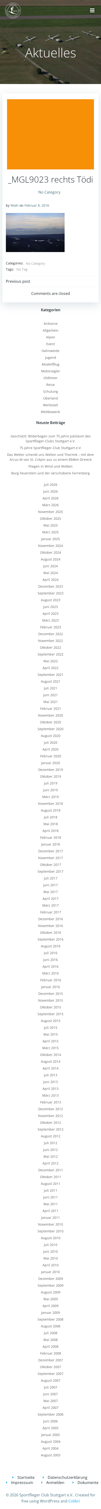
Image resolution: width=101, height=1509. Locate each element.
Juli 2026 (50, 484)
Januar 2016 (50, 987)
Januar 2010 (50, 1272)
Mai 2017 (50, 892)
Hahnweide (50, 350)
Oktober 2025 (50, 518)
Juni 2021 (50, 695)
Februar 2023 (50, 627)
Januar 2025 (50, 539)
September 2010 (50, 1231)
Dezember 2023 (50, 586)
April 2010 (50, 1265)
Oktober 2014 (50, 1054)
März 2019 (50, 797)
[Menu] (92, 11)
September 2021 (50, 674)
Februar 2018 (50, 837)
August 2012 (50, 1136)
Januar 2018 (50, 844)
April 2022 (50, 668)
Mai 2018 (50, 824)
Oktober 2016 (50, 932)
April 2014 (50, 1068)
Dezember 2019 (50, 769)
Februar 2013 (50, 1102)
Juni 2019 (50, 790)
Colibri (74, 1501)
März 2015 (50, 1048)
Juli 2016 (50, 953)
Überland (50, 398)
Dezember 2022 (50, 634)
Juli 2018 (50, 817)
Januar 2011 (50, 1217)
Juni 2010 (50, 1251)
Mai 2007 (50, 1401)
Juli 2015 (50, 1027)
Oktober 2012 (50, 1122)
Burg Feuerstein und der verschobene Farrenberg (50, 473)
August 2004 (50, 1441)
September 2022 (50, 654)
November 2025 (50, 511)
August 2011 (50, 1183)
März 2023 (50, 620)
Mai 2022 (50, 661)
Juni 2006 (50, 1421)
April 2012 (50, 1163)
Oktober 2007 (50, 1367)
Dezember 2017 (50, 851)
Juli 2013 (50, 1075)
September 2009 (50, 1285)
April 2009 (50, 1306)
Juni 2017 (50, 885)
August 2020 (50, 735)
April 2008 (50, 1346)
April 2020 (50, 749)
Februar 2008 (50, 1353)
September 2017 (50, 871)
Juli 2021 (50, 688)
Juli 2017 (50, 878)
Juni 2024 (50, 566)
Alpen (50, 337)
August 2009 (50, 1292)
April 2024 (50, 579)
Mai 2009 (50, 1299)
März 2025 (50, 532)
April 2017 (50, 898)
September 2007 (50, 1373)
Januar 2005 (50, 1434)
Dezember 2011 (50, 1170)
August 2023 (50, 600)
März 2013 (50, 1095)
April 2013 (50, 1088)
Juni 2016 (50, 959)
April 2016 (50, 966)
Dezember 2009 (50, 1278)
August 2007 (50, 1380)
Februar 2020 (50, 756)
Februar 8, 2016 (36, 205)
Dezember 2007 (50, 1360)
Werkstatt (50, 405)
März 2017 (50, 905)
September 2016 (50, 939)
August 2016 (50, 946)
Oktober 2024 (50, 552)
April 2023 (50, 613)
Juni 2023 (50, 606)
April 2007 (50, 1407)
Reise (50, 384)
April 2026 (50, 498)
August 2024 (50, 559)
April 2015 (50, 1041)
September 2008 (50, 1319)
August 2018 (50, 810)
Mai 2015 (50, 1034)
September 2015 (50, 1014)
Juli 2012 (50, 1143)
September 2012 (50, 1129)
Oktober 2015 (50, 1007)
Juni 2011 (50, 1197)
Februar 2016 (50, 980)
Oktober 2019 (50, 776)
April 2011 (50, 1211)
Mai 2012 (50, 1156)
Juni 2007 (50, 1394)
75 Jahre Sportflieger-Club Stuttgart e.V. (50, 448)
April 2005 (50, 1428)
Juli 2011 (50, 1190)
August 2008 (50, 1326)
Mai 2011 (50, 1204)
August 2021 (50, 681)
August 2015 (50, 1020)
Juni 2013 (50, 1082)
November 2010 (50, 1224)
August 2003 (50, 1455)
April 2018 (50, 830)
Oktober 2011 (50, 1177)
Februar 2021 (50, 708)
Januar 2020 (50, 763)
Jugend (50, 357)
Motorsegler (50, 371)
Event (50, 344)
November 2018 (50, 803)
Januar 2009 (50, 1312)
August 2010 (50, 1238)
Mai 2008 (50, 1339)
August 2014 (50, 1061)
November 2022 (50, 640)
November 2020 (50, 715)
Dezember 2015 (50, 993)
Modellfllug (50, 364)
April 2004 (50, 1448)
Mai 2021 (50, 702)
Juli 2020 (50, 742)
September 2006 (50, 1414)
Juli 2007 (50, 1387)
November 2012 (50, 1115)
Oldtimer (50, 378)
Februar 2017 (50, 912)
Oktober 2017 (50, 864)
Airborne (51, 323)
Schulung (50, 391)
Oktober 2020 (50, 722)
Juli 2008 (50, 1333)
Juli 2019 (50, 783)
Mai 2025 (50, 525)
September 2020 (50, 729)
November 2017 (50, 858)
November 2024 (50, 545)
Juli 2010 (50, 1244)
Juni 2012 (50, 1149)
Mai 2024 (50, 573)
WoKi (15, 205)
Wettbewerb (50, 412)
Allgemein (50, 330)
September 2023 (50, 593)
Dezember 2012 (50, 1109)
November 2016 (50, 925)
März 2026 (50, 505)
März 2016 (50, 973)
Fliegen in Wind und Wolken (50, 466)
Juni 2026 (50, 491)
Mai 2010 (50, 1258)
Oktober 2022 (50, 647)
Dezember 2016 (50, 919)
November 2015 (50, 1000)
